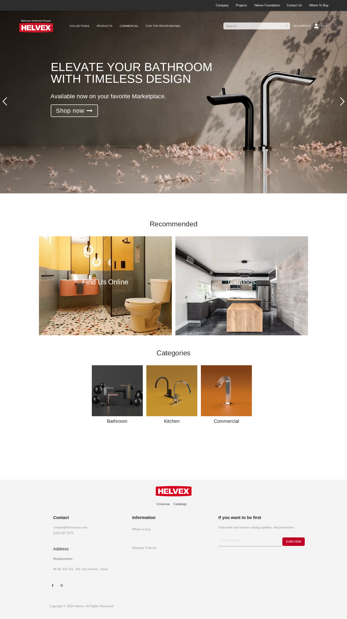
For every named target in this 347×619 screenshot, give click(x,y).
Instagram (62, 585)
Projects (241, 5)
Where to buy (319, 5)
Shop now (70, 110)
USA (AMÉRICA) (302, 26)
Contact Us (294, 5)
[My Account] (317, 26)
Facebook (53, 585)
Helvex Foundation (267, 5)
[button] (324, 26)
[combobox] (256, 25)
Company (222, 5)
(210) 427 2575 (63, 533)
